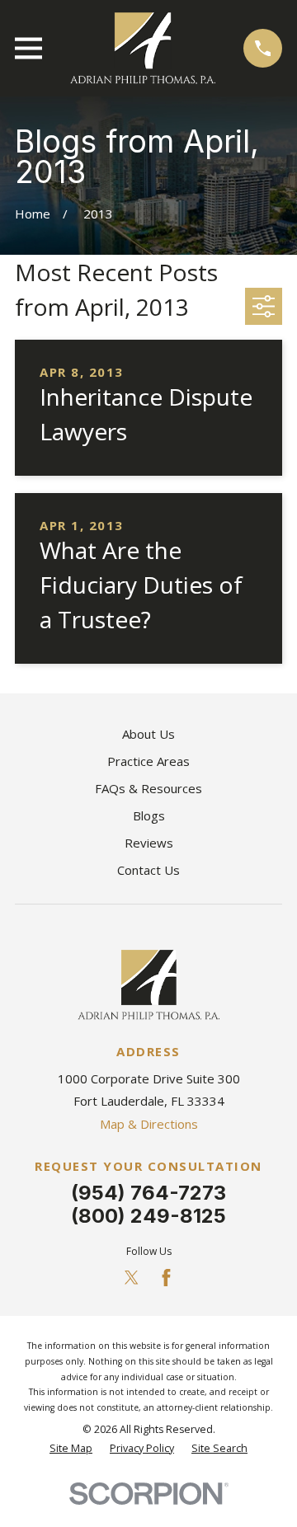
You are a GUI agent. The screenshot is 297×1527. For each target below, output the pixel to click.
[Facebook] (166, 1277)
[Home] (142, 48)
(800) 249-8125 (148, 1216)
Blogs (149, 815)
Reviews (149, 842)
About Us (148, 734)
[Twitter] (131, 1277)
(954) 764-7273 (148, 1193)
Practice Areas (148, 761)
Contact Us (148, 870)
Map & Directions (149, 1124)
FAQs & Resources (148, 788)
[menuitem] (71, 1449)
